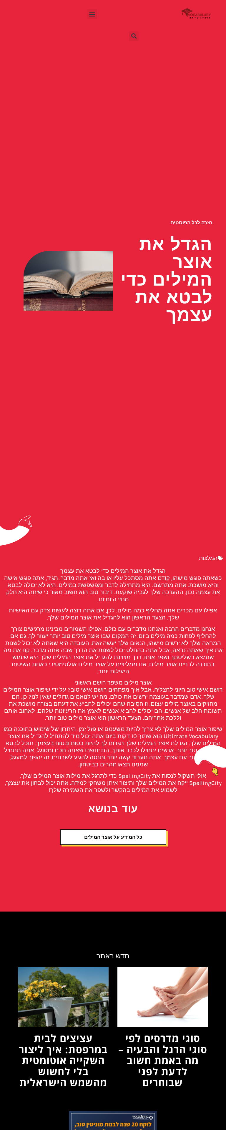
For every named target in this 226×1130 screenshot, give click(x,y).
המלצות (208, 558)
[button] (92, 14)
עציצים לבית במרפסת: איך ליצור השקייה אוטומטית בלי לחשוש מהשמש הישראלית (63, 1060)
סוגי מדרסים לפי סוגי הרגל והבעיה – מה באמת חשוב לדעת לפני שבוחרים (162, 1060)
